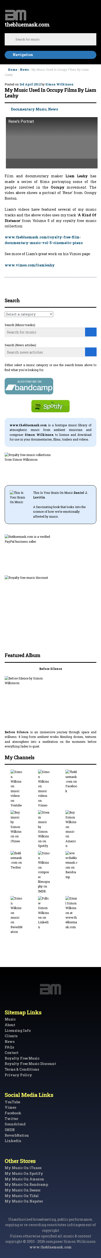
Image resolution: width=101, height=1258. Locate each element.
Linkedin (13, 1140)
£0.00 (92, 13)
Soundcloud (15, 1124)
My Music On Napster (24, 1201)
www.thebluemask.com (50, 1247)
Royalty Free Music (22, 1058)
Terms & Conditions (22, 1069)
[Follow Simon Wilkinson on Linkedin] (50, 912)
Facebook (13, 1113)
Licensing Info (18, 1030)
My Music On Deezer (23, 1190)
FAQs (9, 1047)
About (10, 1025)
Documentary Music (29, 109)
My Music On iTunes (23, 1167)
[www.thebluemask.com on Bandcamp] (77, 865)
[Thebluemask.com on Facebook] (77, 781)
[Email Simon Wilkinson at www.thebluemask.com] (77, 912)
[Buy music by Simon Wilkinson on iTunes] (23, 826)
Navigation (23, 54)
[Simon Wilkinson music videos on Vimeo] (50, 789)
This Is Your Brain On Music (53, 493)
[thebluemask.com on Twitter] (23, 860)
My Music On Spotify (24, 1173)
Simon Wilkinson (59, 84)
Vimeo (10, 1107)
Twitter (11, 1118)
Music (10, 1019)
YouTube (12, 1102)
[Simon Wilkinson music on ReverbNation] (23, 915)
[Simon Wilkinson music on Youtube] (23, 789)
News (24, 69)
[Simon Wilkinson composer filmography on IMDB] (50, 872)
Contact (11, 1052)
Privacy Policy (18, 1075)
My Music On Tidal (22, 1195)
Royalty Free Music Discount (30, 1063)
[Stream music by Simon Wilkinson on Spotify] (50, 829)
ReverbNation (17, 1135)
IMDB (10, 1129)
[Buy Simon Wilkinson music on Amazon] (77, 829)
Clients (11, 1036)
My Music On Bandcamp (26, 1184)
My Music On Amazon (24, 1179)
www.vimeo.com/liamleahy (30, 265)
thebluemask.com (27, 24)
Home (12, 69)
